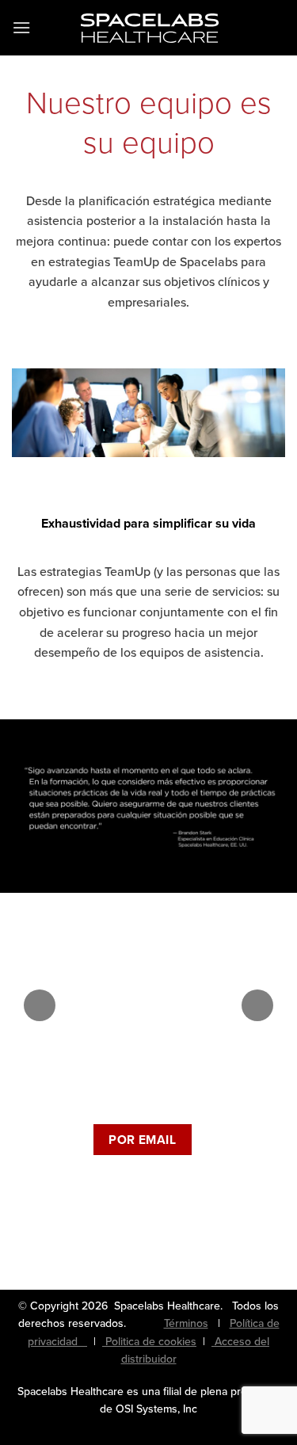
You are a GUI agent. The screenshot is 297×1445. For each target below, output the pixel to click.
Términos (186, 1323)
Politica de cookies (149, 1341)
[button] (21, 27)
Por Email (142, 1139)
